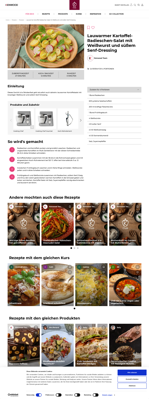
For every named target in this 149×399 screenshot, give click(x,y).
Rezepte (46, 14)
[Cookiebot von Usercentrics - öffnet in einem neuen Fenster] (13, 395)
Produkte (63, 14)
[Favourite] (36, 206)
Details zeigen (107, 395)
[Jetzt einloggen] (142, 5)
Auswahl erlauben (132, 379)
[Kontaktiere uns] (139, 5)
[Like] (36, 212)
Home (7, 20)
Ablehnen (132, 386)
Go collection (116, 14)
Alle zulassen (132, 372)
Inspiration (95, 14)
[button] (114, 90)
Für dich (30, 14)
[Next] (80, 120)
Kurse (79, 14)
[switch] (59, 395)
